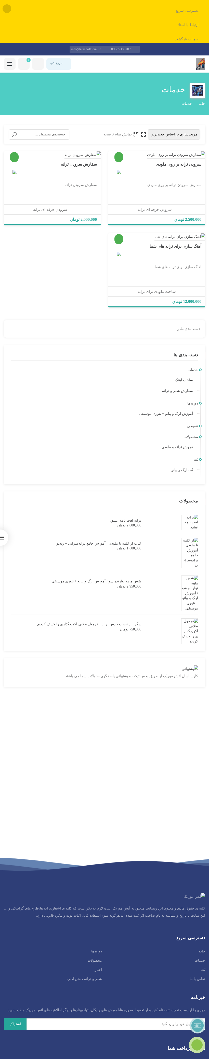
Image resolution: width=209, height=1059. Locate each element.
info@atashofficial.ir (86, 49)
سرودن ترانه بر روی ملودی (178, 164)
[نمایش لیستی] (136, 134)
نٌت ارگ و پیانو (182, 470)
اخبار (98, 970)
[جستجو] (14, 134)
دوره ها (192, 403)
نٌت (195, 460)
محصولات (191, 437)
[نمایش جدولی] (143, 134)
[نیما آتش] (116, 174)
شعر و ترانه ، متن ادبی (84, 979)
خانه (202, 104)
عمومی (192, 426)
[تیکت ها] (197, 1025)
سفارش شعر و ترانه (177, 391)
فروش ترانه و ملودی (177, 447)
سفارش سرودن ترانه (79, 164)
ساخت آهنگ (184, 380)
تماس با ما (197, 979)
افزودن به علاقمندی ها (195, 152)
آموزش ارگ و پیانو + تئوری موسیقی (166, 414)
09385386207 (121, 49)
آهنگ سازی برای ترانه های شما (175, 246)
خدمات (193, 370)
